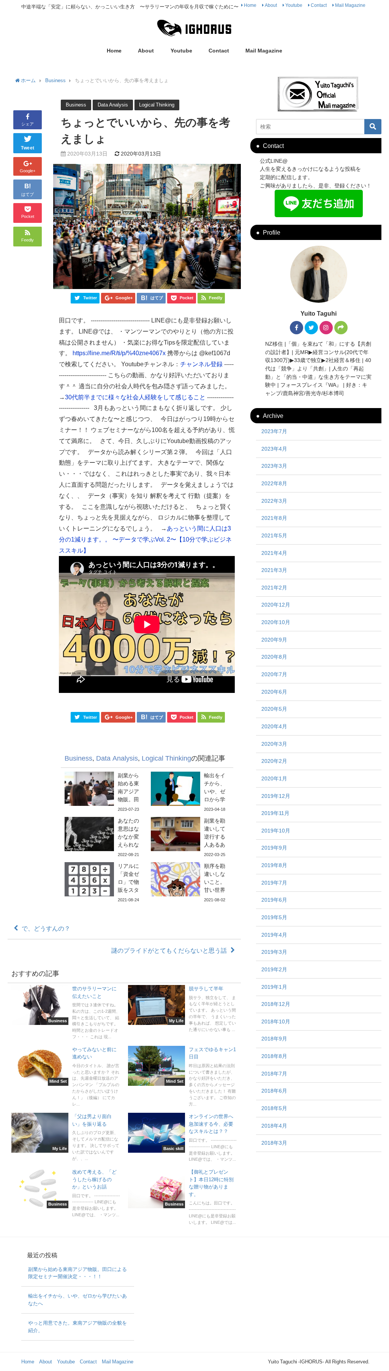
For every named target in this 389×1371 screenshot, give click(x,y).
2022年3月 (274, 501)
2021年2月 (274, 587)
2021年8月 (274, 518)
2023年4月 (274, 448)
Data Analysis (113, 104)
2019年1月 (274, 987)
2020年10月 (275, 622)
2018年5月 (274, 1108)
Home (250, 5)
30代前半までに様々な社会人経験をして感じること (135, 397)
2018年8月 (274, 1056)
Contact (319, 5)
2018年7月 (274, 1073)
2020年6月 (274, 691)
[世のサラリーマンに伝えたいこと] (66, 1013)
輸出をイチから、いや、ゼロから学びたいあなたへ (77, 1299)
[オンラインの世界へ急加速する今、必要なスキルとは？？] (182, 1138)
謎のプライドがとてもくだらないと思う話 (169, 950)
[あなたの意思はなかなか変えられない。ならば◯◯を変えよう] (104, 837)
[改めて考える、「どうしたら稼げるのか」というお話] (66, 1194)
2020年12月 (275, 604)
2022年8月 (274, 483)
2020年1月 (274, 778)
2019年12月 (275, 796)
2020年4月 (274, 726)
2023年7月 (274, 431)
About (271, 5)
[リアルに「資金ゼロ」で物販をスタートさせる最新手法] (104, 883)
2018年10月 (275, 1021)
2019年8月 (274, 865)
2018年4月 (274, 1125)
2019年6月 (274, 899)
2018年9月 (274, 1038)
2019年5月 (274, 917)
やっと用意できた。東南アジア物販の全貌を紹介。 (77, 1326)
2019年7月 (274, 882)
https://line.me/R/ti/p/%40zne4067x (119, 353)
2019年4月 (274, 934)
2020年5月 (274, 709)
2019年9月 (274, 847)
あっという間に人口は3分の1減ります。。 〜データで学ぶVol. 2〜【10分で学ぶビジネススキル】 (145, 539)
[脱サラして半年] (182, 1009)
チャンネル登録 (201, 364)
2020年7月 (274, 674)
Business (76, 104)
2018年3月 (274, 1142)
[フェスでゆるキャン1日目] (182, 1077)
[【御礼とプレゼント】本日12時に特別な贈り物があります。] (182, 1197)
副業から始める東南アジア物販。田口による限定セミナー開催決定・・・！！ (77, 1273)
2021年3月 (274, 570)
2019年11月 (275, 813)
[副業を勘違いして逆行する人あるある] (190, 837)
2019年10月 (275, 830)
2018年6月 (274, 1090)
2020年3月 (274, 744)
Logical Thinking (156, 104)
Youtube (293, 5)
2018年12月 (275, 1004)
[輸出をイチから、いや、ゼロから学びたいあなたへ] (190, 792)
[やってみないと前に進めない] (66, 1077)
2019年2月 (274, 969)
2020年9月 (274, 639)
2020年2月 (274, 761)
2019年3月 (274, 952)
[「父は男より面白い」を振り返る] (66, 1138)
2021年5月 (274, 535)
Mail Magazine (350, 5)
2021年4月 (274, 553)
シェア (27, 124)
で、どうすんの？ (46, 928)
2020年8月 (274, 656)
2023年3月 (274, 466)
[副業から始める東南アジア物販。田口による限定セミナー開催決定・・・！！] (104, 792)
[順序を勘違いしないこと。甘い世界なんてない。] (190, 883)
